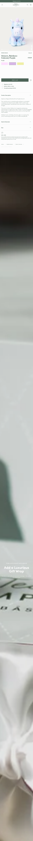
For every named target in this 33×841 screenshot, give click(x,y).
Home (2, 144)
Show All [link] (30, 52)
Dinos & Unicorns (19, 144)
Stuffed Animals (10, 144)
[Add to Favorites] (31, 80)
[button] (2, 4)
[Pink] (4, 63)
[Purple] (12, 63)
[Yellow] (20, 63)
